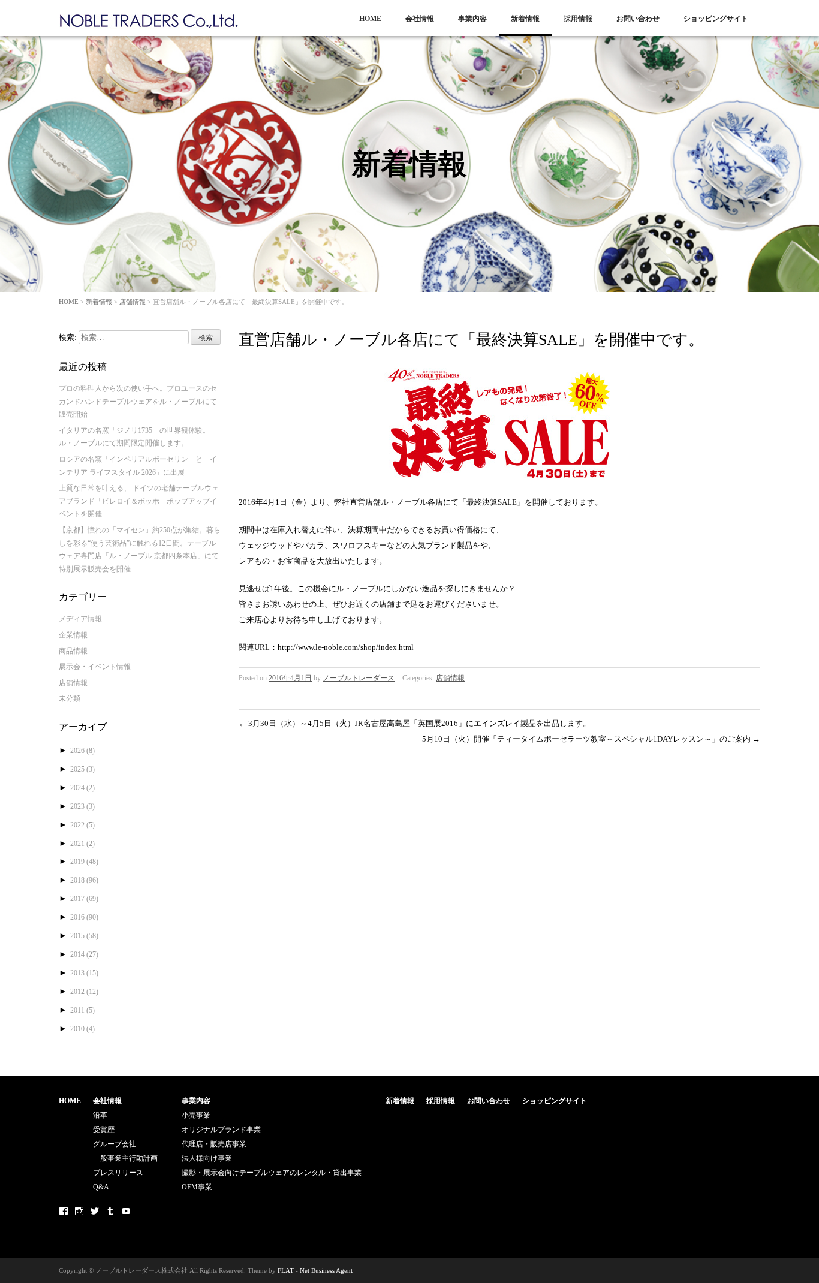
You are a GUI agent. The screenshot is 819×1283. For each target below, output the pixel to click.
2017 (84, 899)
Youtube (126, 1211)
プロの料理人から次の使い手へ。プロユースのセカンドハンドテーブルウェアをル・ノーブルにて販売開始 (138, 401)
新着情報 (525, 18)
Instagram (79, 1211)
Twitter (95, 1211)
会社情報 (419, 18)
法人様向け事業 (207, 1158)
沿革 (100, 1115)
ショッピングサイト (715, 18)
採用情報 (578, 18)
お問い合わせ (638, 18)
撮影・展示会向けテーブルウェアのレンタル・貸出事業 (272, 1172)
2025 (82, 769)
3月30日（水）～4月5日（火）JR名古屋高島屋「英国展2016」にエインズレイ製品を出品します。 (415, 723)
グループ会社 (114, 1144)
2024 (82, 788)
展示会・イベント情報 (95, 666)
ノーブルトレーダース (359, 678)
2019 (84, 861)
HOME (370, 18)
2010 (82, 1029)
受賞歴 (104, 1129)
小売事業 (196, 1115)
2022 (82, 825)
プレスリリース (118, 1172)
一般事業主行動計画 (125, 1158)
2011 (82, 1010)
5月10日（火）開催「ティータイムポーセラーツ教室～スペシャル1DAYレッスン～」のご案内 (591, 738)
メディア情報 (80, 619)
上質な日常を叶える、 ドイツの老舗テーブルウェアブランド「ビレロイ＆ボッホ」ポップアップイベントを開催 (139, 501)
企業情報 (73, 635)
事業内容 (472, 18)
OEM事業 (197, 1187)
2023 (82, 806)
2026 (82, 750)
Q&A (101, 1187)
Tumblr (110, 1211)
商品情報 (73, 651)
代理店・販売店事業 (214, 1144)
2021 (82, 843)
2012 (84, 991)
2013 (84, 973)
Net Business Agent (326, 1270)
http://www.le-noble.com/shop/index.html (346, 647)
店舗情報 (132, 301)
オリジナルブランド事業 (221, 1129)
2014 (84, 954)
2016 (84, 917)
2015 (84, 936)
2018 (84, 880)
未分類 (69, 698)
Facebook (63, 1211)
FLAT (286, 1270)
